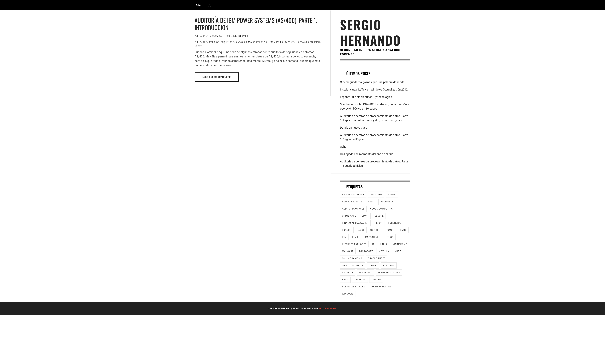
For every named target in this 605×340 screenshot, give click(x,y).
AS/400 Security (256, 42)
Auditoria (386, 201)
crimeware (349, 216)
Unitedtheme (327, 308)
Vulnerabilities (381, 286)
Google (375, 230)
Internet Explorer (354, 244)
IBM (344, 237)
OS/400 (303, 42)
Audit (371, 201)
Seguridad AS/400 (389, 272)
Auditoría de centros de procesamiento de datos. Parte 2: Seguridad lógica (374, 137)
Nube (398, 251)
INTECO (389, 237)
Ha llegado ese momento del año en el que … (368, 154)
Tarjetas (360, 279)
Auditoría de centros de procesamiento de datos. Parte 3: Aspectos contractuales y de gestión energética (374, 118)
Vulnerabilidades (353, 286)
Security (347, 272)
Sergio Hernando (239, 35)
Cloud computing (381, 208)
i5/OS (270, 42)
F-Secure (378, 216)
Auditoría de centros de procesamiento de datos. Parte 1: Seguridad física (374, 163)
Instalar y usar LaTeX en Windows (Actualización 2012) (374, 89)
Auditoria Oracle (353, 208)
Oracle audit (376, 258)
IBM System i (290, 42)
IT (373, 244)
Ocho (343, 146)
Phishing (389, 265)
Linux (383, 244)
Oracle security (352, 265)
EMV (364, 216)
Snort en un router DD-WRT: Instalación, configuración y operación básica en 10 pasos (374, 106)
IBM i (278, 42)
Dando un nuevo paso (353, 127)
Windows (347, 293)
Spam (345, 279)
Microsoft (366, 251)
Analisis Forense (353, 194)
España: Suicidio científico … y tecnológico (366, 97)
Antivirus (376, 194)
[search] (209, 5)
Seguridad (214, 42)
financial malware (354, 223)
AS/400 (241, 42)
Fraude (360, 230)
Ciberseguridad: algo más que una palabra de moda (372, 82)
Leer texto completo (216, 77)
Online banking (352, 258)
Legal (198, 5)
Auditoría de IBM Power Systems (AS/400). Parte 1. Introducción (256, 24)
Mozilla (384, 251)
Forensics (394, 223)
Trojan (376, 279)
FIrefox (377, 223)
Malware (348, 251)
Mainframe (400, 244)
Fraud (346, 230)
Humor (390, 230)
